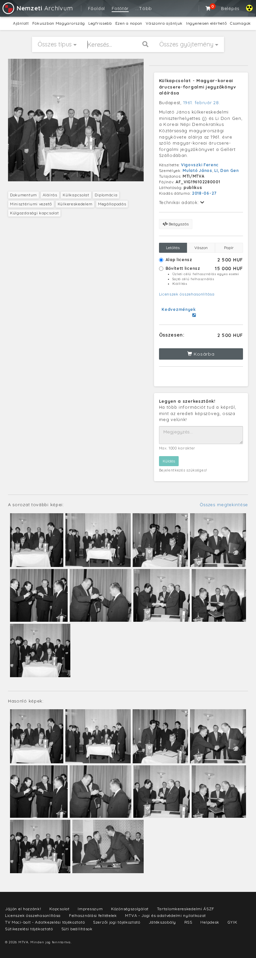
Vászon (201, 247)
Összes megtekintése (224, 504)
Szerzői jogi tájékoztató (116, 922)
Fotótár (120, 8)
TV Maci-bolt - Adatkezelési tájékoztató (45, 922)
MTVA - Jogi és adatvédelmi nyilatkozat (165, 915)
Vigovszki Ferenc (200, 164)
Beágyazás (178, 223)
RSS (188, 922)
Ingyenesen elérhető (206, 23)
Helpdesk (209, 922)
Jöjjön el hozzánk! (23, 908)
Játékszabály (162, 922)
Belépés (230, 8)
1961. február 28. (201, 102)
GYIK (232, 922)
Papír (229, 247)
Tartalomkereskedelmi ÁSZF (186, 908)
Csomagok (240, 23)
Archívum (45, 8)
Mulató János (197, 170)
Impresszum (90, 908)
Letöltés (173, 247)
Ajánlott (21, 23)
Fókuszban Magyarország (58, 23)
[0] (208, 8)
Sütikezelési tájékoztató (29, 928)
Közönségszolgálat (130, 908)
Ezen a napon (128, 23)
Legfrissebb (100, 23)
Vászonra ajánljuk (164, 23)
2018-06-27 (204, 193)
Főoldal (96, 8)
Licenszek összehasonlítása (187, 294)
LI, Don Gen (226, 170)
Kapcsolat (59, 908)
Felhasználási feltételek (93, 915)
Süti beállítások (77, 928)
